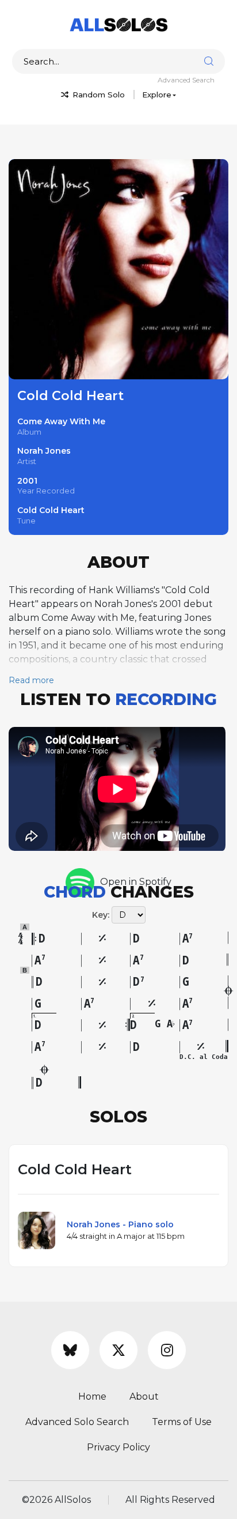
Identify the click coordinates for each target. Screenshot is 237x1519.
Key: (100, 915)
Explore (156, 94)
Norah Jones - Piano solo (120, 1224)
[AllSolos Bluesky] (70, 1350)
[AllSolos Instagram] (166, 1350)
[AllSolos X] (118, 1350)
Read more (31, 680)
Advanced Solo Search (77, 1421)
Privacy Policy (118, 1447)
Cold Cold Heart (51, 510)
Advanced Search (186, 80)
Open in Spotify (135, 881)
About (144, 1396)
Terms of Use (182, 1421)
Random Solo (97, 94)
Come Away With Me (61, 421)
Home (92, 1396)
